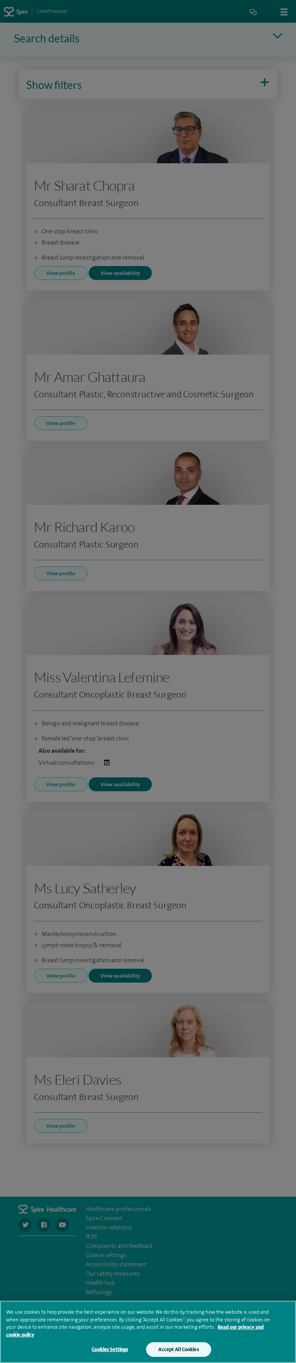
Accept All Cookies (178, 1349)
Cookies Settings (110, 1349)
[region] (148, 1332)
